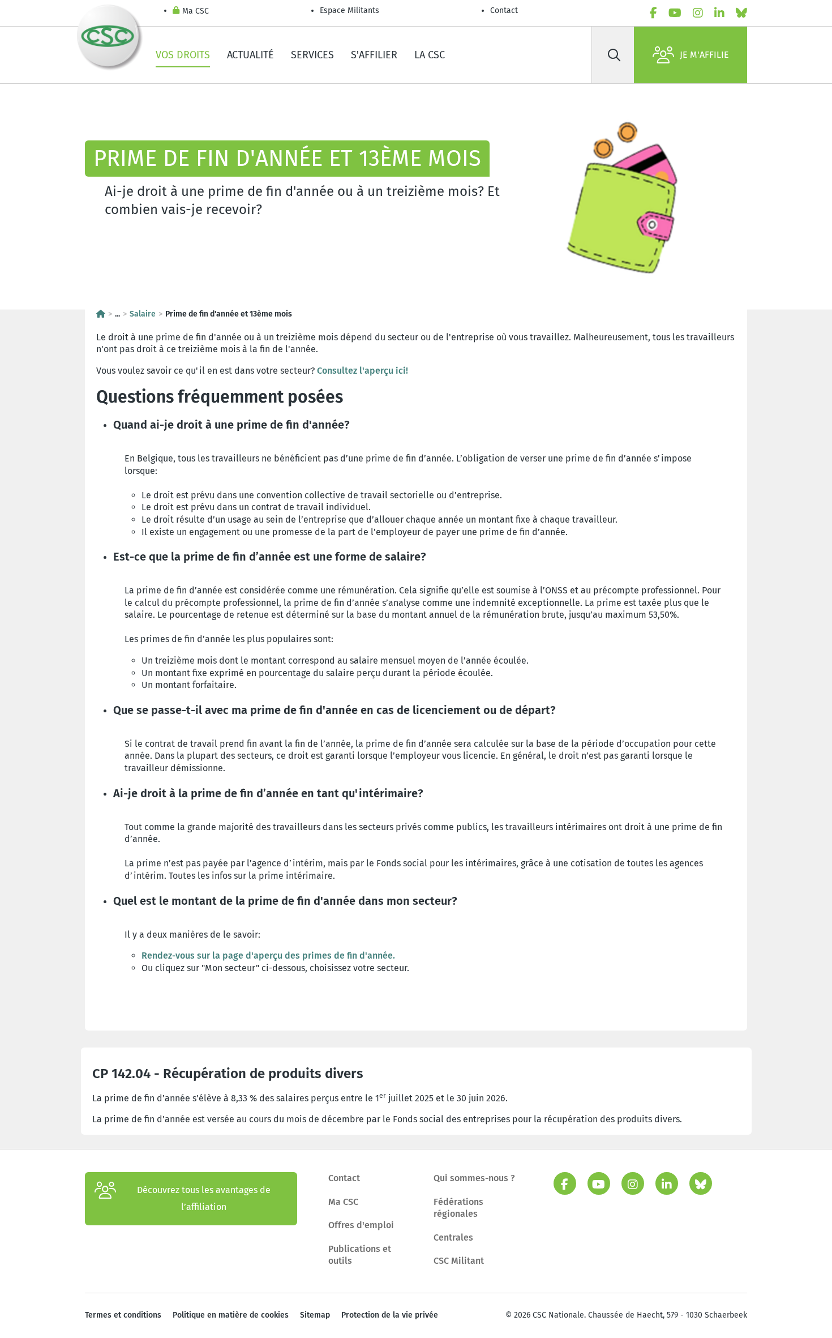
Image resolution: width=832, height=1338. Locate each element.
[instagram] (698, 13)
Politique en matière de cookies (231, 1315)
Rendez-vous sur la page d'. (268, 955)
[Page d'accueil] (100, 314)
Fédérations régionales (458, 1208)
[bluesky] (741, 13)
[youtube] (675, 13)
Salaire (143, 314)
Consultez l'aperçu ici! (362, 370)
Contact (504, 10)
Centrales (453, 1237)
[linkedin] (719, 13)
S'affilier (374, 55)
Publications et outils (359, 1255)
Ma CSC (195, 11)
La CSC (429, 55)
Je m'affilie (704, 54)
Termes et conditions (123, 1315)
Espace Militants (349, 10)
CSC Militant (459, 1260)
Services (312, 55)
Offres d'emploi (361, 1225)
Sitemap (315, 1315)
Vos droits (183, 55)
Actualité (250, 55)
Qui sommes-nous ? (474, 1178)
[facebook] (653, 13)
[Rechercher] (614, 55)
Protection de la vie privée (389, 1315)
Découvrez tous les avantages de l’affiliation (204, 1198)
